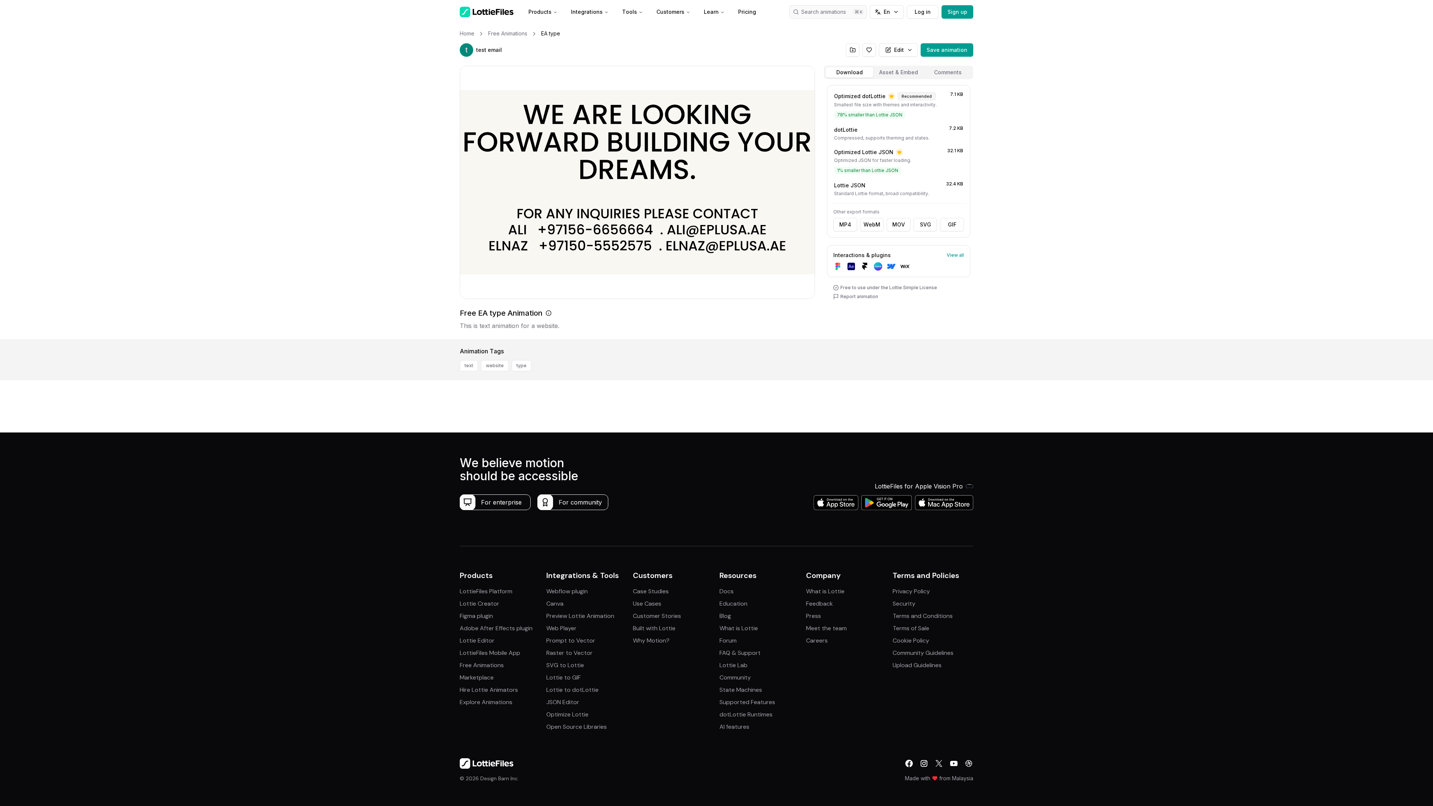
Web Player (561, 628)
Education (733, 603)
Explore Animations (486, 702)
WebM (872, 224)
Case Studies (651, 591)
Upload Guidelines (917, 665)
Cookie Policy (911, 640)
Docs (726, 591)
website (495, 365)
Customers (670, 12)
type (521, 365)
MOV (898, 224)
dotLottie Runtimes (745, 714)
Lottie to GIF (563, 677)
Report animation (859, 296)
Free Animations (482, 665)
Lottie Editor (477, 640)
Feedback (819, 603)
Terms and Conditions (923, 616)
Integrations (587, 12)
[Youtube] (953, 763)
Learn (711, 12)
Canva (554, 603)
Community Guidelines (923, 653)
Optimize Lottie (567, 714)
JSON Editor (562, 702)
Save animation (947, 50)
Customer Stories (657, 616)
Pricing (747, 12)
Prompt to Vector (570, 640)
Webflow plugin (567, 591)
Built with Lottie (654, 628)
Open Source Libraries (576, 727)
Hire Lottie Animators (489, 690)
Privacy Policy (911, 591)
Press (813, 616)
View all (955, 255)
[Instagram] (924, 763)
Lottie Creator (479, 603)
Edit (899, 50)
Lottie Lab (733, 665)
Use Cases (647, 603)
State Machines (740, 690)
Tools (629, 12)
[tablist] (898, 72)
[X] (938, 763)
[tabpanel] (898, 210)
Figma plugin (476, 616)
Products (540, 12)
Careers (817, 640)
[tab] (849, 72)
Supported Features (747, 702)
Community (735, 677)
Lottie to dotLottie (572, 690)
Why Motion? (651, 640)
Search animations (823, 12)
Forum (728, 640)
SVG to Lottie (565, 665)
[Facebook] (909, 763)
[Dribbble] (968, 763)
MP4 (845, 224)
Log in (923, 12)
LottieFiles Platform (486, 591)
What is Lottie (738, 628)
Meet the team (826, 628)
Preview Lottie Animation (580, 616)
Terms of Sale (911, 628)
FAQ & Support (740, 653)
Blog (725, 616)
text (469, 365)
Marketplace (477, 677)
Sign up (957, 12)
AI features (734, 727)
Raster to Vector (569, 653)
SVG (925, 224)
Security (904, 603)
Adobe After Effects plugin (496, 628)
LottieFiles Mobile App (490, 653)
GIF (952, 224)
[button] (466, 50)
